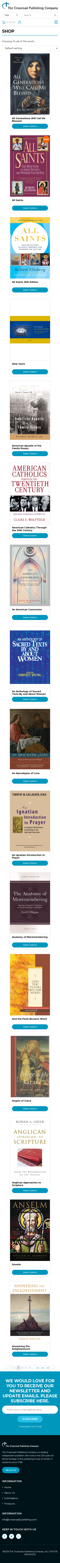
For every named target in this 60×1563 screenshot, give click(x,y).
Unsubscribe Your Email (30, 1426)
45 (48, 1367)
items (11, 22)
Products (9, 1503)
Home (7, 1487)
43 (37, 1367)
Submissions (11, 1498)
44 (43, 1367)
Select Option (30, 126)
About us (11, 1470)
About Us (9, 1492)
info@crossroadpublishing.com (19, 1519)
